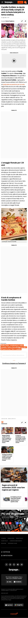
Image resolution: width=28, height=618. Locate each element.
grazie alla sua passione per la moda (13, 84)
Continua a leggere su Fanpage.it (14, 363)
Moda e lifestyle (12, 418)
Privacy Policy (19, 538)
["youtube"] (10, 523)
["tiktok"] (3, 523)
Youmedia (3, 538)
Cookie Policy (4, 540)
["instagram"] (6, 523)
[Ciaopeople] (14, 614)
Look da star (4, 418)
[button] (25, 21)
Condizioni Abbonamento (16, 540)
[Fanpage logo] (9, 2)
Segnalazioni (11, 538)
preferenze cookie (12, 543)
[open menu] (2, 2)
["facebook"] (17, 523)
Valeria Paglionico (10, 21)
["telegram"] (20, 523)
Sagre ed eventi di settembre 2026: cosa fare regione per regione (13, 487)
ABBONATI (20, 2)
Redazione (3, 543)
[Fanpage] (14, 570)
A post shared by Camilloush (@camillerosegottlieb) (15, 355)
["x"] (13, 523)
